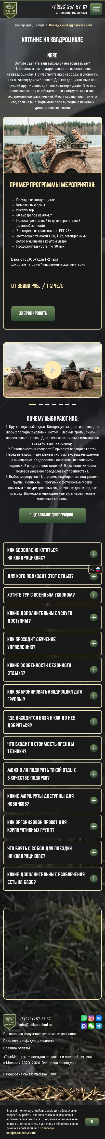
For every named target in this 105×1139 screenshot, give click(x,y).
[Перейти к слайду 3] (47, 404)
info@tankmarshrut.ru (35, 1024)
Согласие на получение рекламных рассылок (40, 1034)
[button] (91, 1026)
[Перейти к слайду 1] (32, 404)
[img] (96, 9)
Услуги (40, 25)
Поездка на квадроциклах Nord (70, 25)
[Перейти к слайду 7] (74, 404)
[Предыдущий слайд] (8, 370)
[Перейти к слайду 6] (67, 404)
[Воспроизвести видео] (52, 370)
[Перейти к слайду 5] (61, 404)
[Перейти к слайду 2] (41, 404)
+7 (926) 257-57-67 (35, 1019)
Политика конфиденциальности (28, 1041)
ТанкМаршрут (22, 25)
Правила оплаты (16, 1048)
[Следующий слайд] (97, 370)
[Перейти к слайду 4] (54, 404)
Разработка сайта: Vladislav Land (29, 1074)
